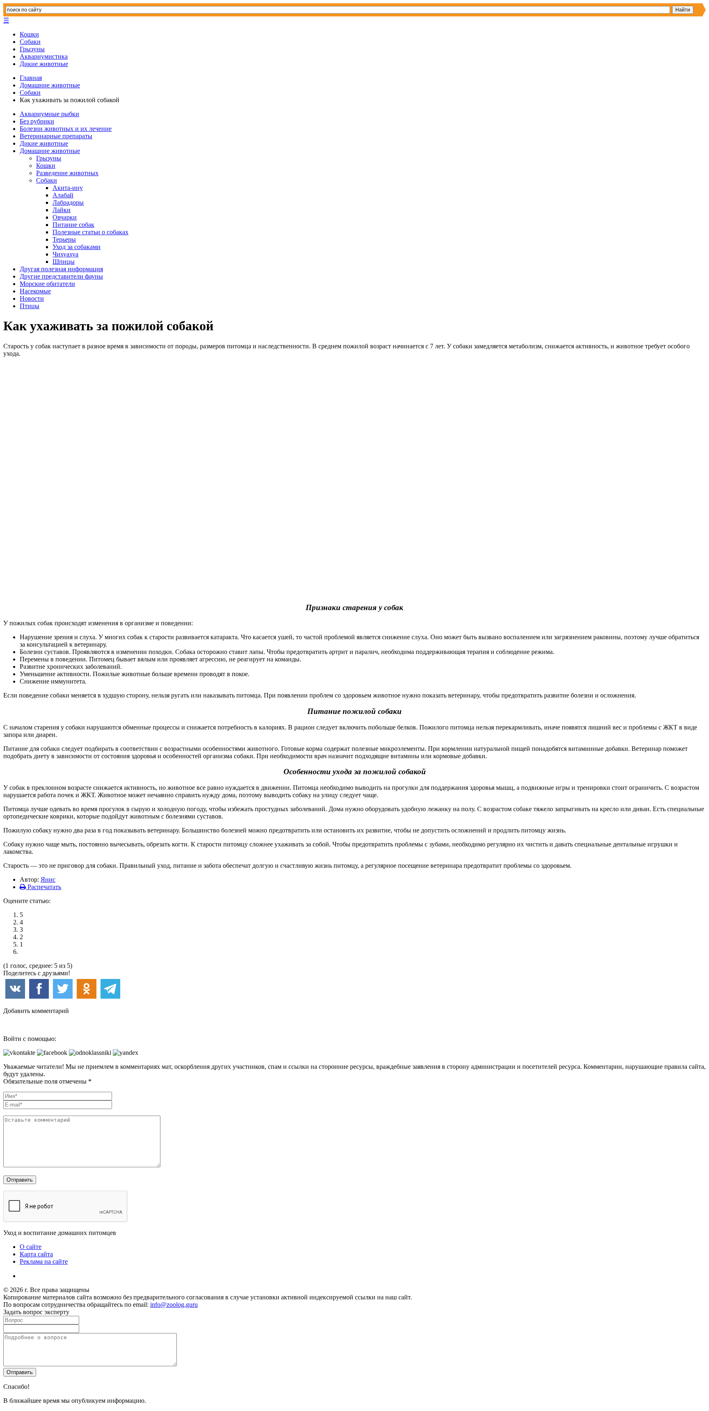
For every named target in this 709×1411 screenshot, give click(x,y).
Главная (31, 77)
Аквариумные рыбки (49, 113)
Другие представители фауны (61, 276)
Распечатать (43, 886)
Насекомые (35, 291)
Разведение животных (67, 172)
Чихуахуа (65, 254)
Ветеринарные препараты (56, 136)
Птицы (29, 305)
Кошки (29, 34)
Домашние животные (50, 85)
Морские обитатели (47, 283)
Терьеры (64, 239)
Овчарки (65, 217)
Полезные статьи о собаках (90, 232)
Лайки (62, 209)
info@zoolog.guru (174, 1304)
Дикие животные (44, 63)
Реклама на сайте (44, 1261)
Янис (48, 879)
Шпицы (64, 261)
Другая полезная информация (61, 268)
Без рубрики (37, 121)
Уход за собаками (77, 246)
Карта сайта (36, 1254)
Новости (32, 298)
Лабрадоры (68, 202)
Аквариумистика (44, 56)
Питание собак (73, 224)
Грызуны (32, 49)
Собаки (30, 41)
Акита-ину (68, 187)
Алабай (63, 195)
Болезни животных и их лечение (66, 128)
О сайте (30, 1246)
